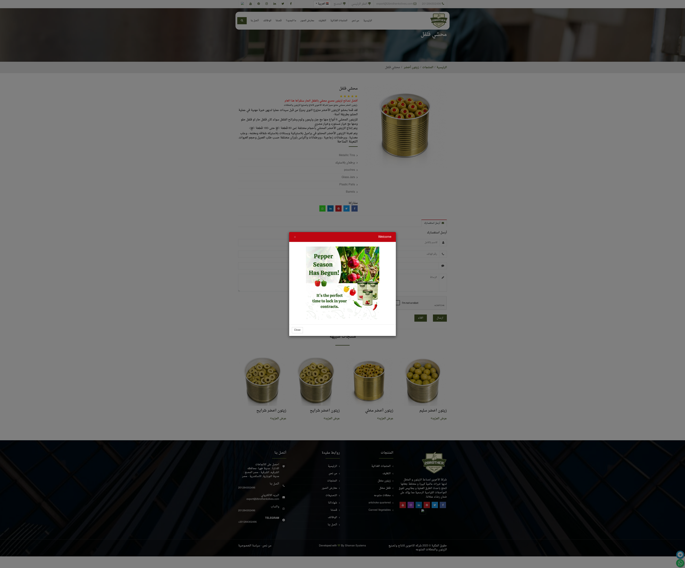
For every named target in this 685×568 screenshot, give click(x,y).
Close (297, 330)
